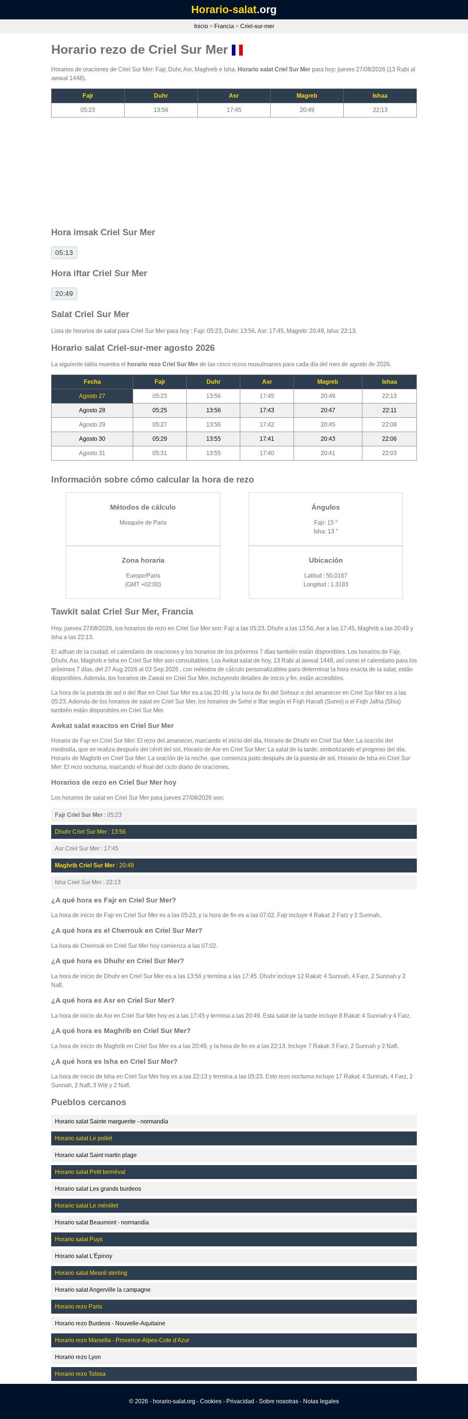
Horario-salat (224, 9)
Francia (224, 26)
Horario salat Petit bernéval (90, 1172)
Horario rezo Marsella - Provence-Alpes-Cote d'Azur (122, 1340)
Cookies (211, 1401)
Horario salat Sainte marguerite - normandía (111, 1121)
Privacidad (240, 1401)
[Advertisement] (234, 168)
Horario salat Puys (79, 1239)
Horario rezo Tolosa (80, 1374)
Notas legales (321, 1401)
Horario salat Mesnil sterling (91, 1273)
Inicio (201, 26)
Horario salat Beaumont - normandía (102, 1222)
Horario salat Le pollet (83, 1138)
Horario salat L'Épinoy (83, 1256)
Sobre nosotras (278, 1401)
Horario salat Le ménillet (86, 1205)
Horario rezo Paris (78, 1306)
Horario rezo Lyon (78, 1357)
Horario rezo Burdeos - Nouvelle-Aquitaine (110, 1323)
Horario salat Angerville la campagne (103, 1290)
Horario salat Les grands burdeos (98, 1189)
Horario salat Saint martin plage (96, 1155)
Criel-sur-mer (257, 26)
